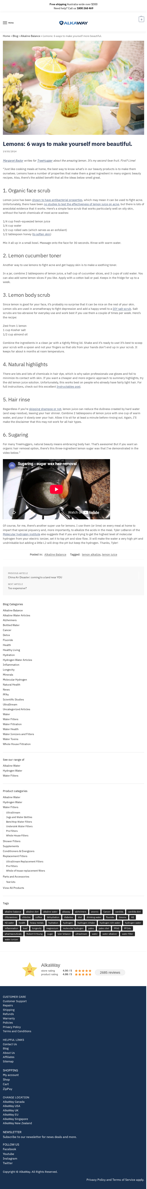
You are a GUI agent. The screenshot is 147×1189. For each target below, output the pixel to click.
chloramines (11, 917)
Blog (15, 36)
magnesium (52, 928)
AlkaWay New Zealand (17, 1123)
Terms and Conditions (17, 1031)
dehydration (53, 917)
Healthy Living (11, 650)
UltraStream (10, 704)
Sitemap (8, 1061)
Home (6, 36)
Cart (6, 1084)
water (95, 933)
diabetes (68, 917)
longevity (37, 928)
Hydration (9, 655)
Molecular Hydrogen (15, 679)
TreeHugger (44, 160)
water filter (127, 933)
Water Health (11, 729)
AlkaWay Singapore (15, 1119)
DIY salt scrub (122, 309)
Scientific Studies (13, 699)
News (6, 689)
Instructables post (68, 386)
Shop (6, 1079)
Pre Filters (12, 831)
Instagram (10, 1158)
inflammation (11, 928)
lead (25, 928)
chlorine (26, 917)
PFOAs (127, 928)
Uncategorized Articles (16, 709)
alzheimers (80, 911)
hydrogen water (133, 922)
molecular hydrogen (73, 928)
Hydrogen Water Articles (17, 660)
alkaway (66, 911)
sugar (50, 933)
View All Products (13, 888)
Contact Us (10, 1044)
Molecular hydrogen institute (21, 534)
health (22, 922)
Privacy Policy (12, 1027)
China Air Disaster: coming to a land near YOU (35, 577)
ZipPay (7, 1089)
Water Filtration (12, 724)
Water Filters (10, 719)
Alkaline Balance (30, 36)
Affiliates (8, 1057)
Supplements (11, 846)
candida (119, 911)
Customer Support (15, 1001)
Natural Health (11, 684)
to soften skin (41, 234)
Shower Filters (11, 841)
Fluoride (8, 640)
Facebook (9, 1149)
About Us (9, 1053)
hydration (53, 922)
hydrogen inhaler (86, 922)
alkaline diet (32, 911)
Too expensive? (17, 588)
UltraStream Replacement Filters (24, 861)
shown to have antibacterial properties (57, 200)
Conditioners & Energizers (18, 851)
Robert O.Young (34, 933)
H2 (132, 917)
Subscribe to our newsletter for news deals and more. (40, 1137)
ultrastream (81, 933)
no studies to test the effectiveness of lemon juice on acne (81, 204)
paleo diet (104, 928)
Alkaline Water (11, 765)
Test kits (10, 882)
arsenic (95, 911)
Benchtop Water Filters (19, 821)
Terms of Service (123, 1180)
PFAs (6, 694)
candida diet (134, 911)
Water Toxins (10, 739)
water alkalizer (109, 933)
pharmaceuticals (13, 933)
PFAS (116, 928)
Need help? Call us (73, 8)
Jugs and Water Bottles (19, 817)
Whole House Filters (17, 835)
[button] (141, 19)
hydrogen (68, 922)
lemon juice (109, 554)
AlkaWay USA (11, 1106)
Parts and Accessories (16, 876)
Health (7, 645)
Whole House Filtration (17, 744)
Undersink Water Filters (19, 826)
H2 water (9, 922)
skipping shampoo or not (45, 409)
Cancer (7, 630)
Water (6, 714)
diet (80, 917)
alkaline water (50, 911)
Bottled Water (11, 625)
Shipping (9, 1010)
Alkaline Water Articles (16, 615)
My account (11, 1075)
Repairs (8, 1005)
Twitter (8, 1163)
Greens (122, 917)
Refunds (8, 1014)
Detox (6, 635)
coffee (38, 917)
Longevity (9, 669)
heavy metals (37, 922)
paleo (91, 928)
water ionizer (11, 939)
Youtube (8, 1154)
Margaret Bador (13, 160)
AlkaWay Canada (13, 1102)
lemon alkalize (91, 554)
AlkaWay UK (11, 1110)
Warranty (9, 1018)
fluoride (110, 917)
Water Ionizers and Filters (18, 734)
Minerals (8, 674)
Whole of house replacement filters (25, 870)
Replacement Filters (15, 856)
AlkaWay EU (10, 1114)
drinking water (94, 917)
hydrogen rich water (110, 922)
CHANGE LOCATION (16, 1097)
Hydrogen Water (12, 770)
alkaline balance (13, 911)
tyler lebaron (64, 933)
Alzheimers (10, 620)
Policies (8, 1022)
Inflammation (11, 664)
